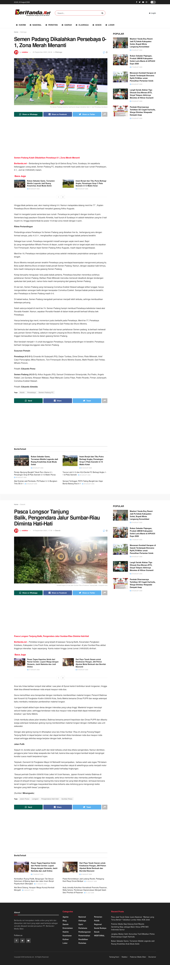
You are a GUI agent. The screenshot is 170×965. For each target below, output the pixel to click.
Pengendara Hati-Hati (50, 799)
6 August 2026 (28, 890)
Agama (65, 917)
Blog (65, 920)
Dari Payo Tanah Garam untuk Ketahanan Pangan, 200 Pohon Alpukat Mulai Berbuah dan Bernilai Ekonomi (91, 663)
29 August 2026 (34, 189)
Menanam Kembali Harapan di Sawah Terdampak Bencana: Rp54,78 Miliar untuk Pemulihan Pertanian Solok (143, 76)
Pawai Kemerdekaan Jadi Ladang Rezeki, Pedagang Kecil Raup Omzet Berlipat (83, 879)
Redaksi (124, 957)
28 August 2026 (82, 189)
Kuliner (66, 939)
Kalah (22, 392)
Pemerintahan (84, 935)
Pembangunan (84, 932)
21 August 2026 (41, 884)
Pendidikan (83, 939)
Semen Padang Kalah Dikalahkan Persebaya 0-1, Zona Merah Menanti (47, 157)
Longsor (35, 799)
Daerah (68, 25)
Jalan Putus (24, 799)
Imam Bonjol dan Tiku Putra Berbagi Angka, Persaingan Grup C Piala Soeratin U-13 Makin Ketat (91, 183)
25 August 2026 (136, 50)
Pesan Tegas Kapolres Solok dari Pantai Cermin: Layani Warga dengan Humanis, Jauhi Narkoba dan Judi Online (43, 663)
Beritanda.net (20, 163)
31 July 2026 (89, 893)
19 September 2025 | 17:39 (42, 530)
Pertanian (98, 917)
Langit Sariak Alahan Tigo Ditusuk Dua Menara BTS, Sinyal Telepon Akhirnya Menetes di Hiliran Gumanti (141, 93)
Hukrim (22, 25)
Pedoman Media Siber (138, 957)
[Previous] (58, 197)
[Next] (63, 197)
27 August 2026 (136, 67)
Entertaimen (68, 928)
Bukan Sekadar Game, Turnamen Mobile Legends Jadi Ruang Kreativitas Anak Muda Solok (41, 183)
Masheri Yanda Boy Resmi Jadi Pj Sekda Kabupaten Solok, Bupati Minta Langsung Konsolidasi (141, 42)
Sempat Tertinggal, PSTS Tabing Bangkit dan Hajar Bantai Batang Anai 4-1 (83, 482)
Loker (111, 25)
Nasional (37, 25)
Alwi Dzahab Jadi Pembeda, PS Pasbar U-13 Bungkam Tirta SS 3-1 (35, 482)
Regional (98, 924)
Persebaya (31, 392)
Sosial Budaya (100, 928)
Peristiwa (53, 25)
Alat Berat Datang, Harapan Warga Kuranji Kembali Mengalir (34, 888)
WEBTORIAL (99, 935)
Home (16, 32)
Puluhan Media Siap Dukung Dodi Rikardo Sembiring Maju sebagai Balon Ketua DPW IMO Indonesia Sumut (130, 927)
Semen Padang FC (46, 392)
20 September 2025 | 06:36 (42, 52)
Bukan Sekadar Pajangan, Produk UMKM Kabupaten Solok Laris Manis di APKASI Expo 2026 (142, 59)
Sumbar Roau (67, 799)
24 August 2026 (82, 670)
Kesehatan (67, 935)
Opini (80, 924)
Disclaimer (152, 957)
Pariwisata (82, 928)
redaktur (25, 52)
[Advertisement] (60, 138)
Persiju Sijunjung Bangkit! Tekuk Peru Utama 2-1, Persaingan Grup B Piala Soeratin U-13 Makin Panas (35, 473)
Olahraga (84, 25)
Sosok (98, 25)
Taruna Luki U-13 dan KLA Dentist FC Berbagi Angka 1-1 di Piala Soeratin (85, 473)
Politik (96, 920)
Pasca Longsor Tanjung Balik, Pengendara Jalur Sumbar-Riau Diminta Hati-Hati (51, 636)
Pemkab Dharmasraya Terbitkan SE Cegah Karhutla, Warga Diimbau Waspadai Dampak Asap (142, 111)
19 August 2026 (91, 881)
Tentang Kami (114, 957)
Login (153, 13)
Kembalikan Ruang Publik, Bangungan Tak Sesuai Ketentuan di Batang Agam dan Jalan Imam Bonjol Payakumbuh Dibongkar (34, 881)
